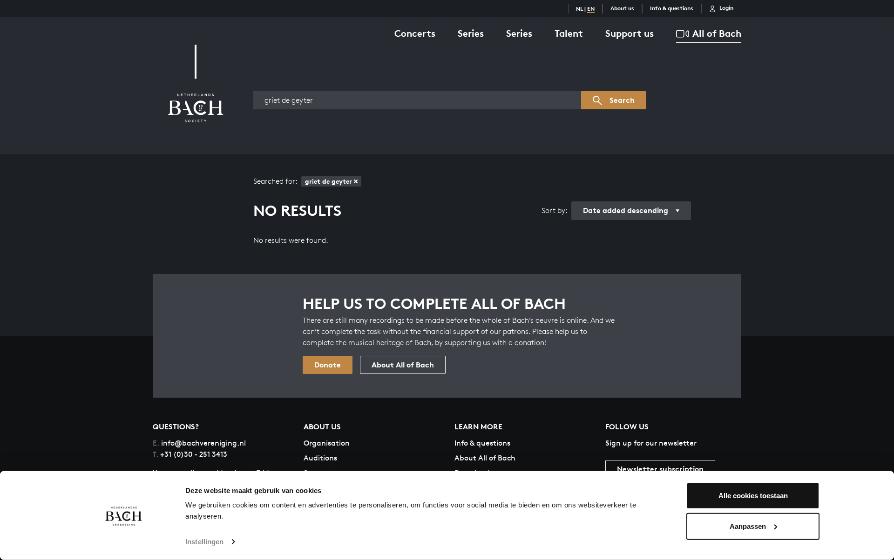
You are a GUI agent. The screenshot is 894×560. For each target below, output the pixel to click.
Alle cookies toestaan (753, 496)
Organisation (327, 443)
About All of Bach (403, 364)
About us (622, 8)
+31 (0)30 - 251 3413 (190, 454)
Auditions (320, 457)
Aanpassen (748, 526)
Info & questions (671, 8)
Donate (327, 364)
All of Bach (716, 33)
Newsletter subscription (660, 468)
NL (579, 8)
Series (471, 33)
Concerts (414, 33)
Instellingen (204, 542)
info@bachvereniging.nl (199, 443)
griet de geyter (328, 181)
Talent (569, 33)
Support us (629, 33)
